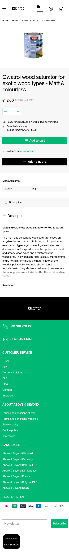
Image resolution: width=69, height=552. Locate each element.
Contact (7, 389)
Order (5, 361)
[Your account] (51, 8)
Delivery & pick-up (12, 372)
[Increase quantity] (18, 111)
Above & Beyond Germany (17, 459)
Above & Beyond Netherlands (19, 470)
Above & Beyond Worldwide (18, 453)
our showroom (26, 151)
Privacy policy (10, 424)
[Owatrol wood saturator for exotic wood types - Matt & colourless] (34, 45)
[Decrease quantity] (5, 111)
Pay (4, 366)
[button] (11, 541)
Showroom (8, 395)
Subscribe (59, 523)
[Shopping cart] (61, 8)
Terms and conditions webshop (20, 418)
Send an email (21, 339)
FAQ (5, 378)
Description (15, 202)
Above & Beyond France (16, 476)
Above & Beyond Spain (15, 487)
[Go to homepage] (20, 8)
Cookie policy (10, 430)
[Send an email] (5, 339)
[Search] (40, 8)
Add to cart (37, 140)
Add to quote (37, 162)
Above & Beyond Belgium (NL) (19, 482)
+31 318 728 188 (21, 326)
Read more (8, 285)
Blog (5, 384)
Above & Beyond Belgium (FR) (19, 465)
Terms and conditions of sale (18, 413)
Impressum (8, 436)
